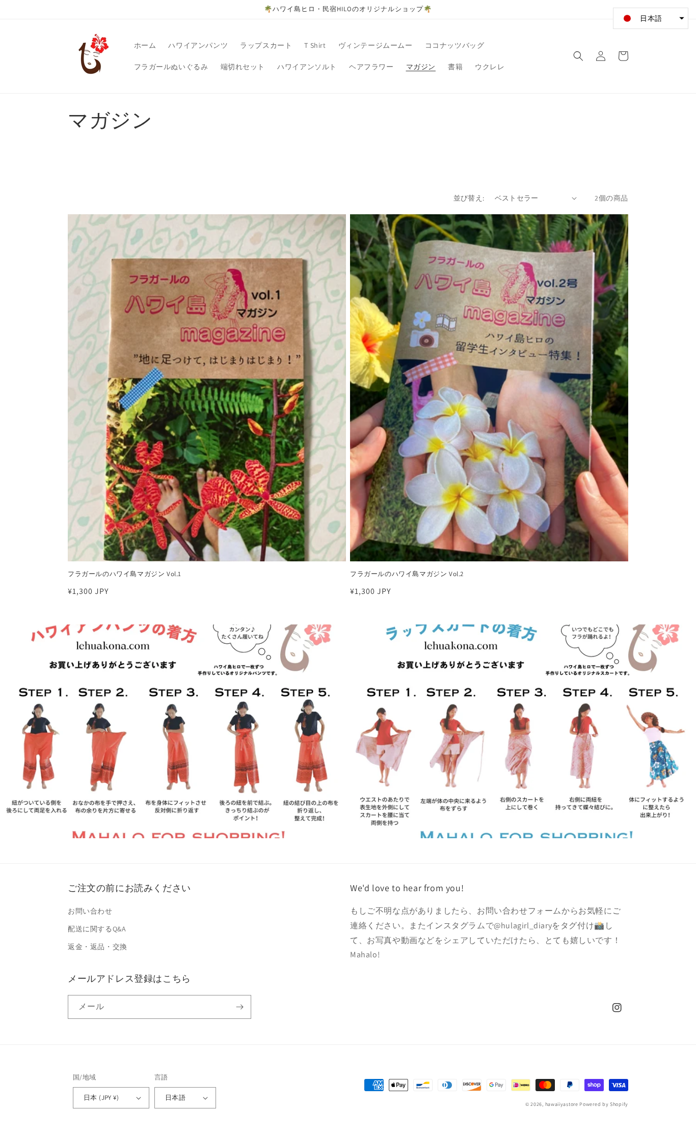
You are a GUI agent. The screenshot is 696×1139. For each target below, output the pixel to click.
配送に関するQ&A (97, 928)
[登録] (239, 1007)
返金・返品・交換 (97, 946)
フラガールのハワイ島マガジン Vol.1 (124, 574)
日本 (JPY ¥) (101, 1097)
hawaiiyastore (561, 1104)
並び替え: (469, 198)
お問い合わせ (90, 911)
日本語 (175, 1097)
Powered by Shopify (603, 1104)
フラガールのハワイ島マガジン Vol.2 (407, 574)
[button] (578, 56)
